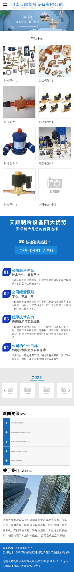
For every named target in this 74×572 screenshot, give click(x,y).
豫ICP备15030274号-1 (27, 565)
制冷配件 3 (10, 122)
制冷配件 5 (10, 204)
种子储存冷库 (48, 204)
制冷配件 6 (10, 163)
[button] (5, 390)
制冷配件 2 (46, 80)
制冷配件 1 (10, 80)
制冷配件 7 (46, 163)
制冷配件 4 (46, 122)
